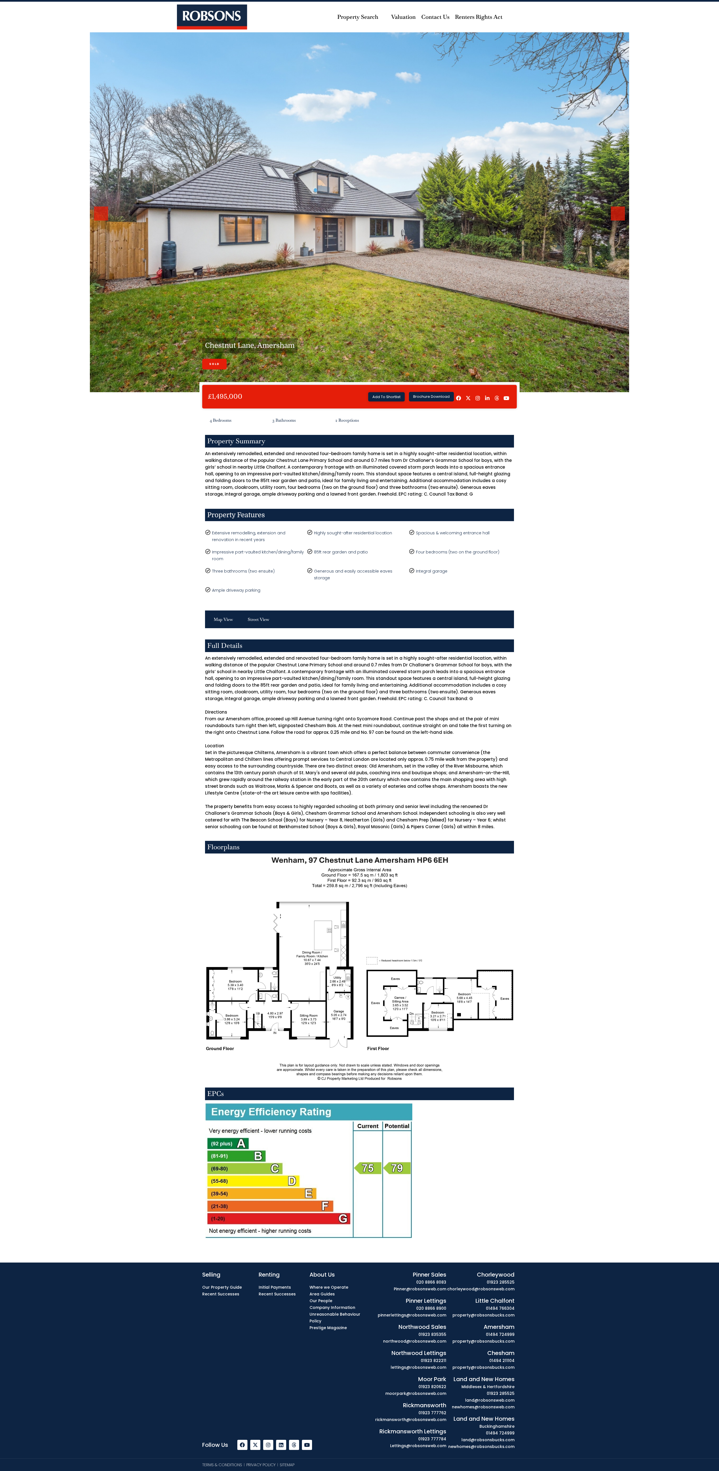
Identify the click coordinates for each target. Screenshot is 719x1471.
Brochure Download (431, 396)
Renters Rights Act (478, 17)
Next (618, 220)
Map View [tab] (223, 619)
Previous (102, 220)
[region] (359, 1455)
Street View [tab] (258, 619)
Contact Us (435, 17)
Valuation (403, 17)
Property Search (357, 17)
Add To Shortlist (386, 396)
